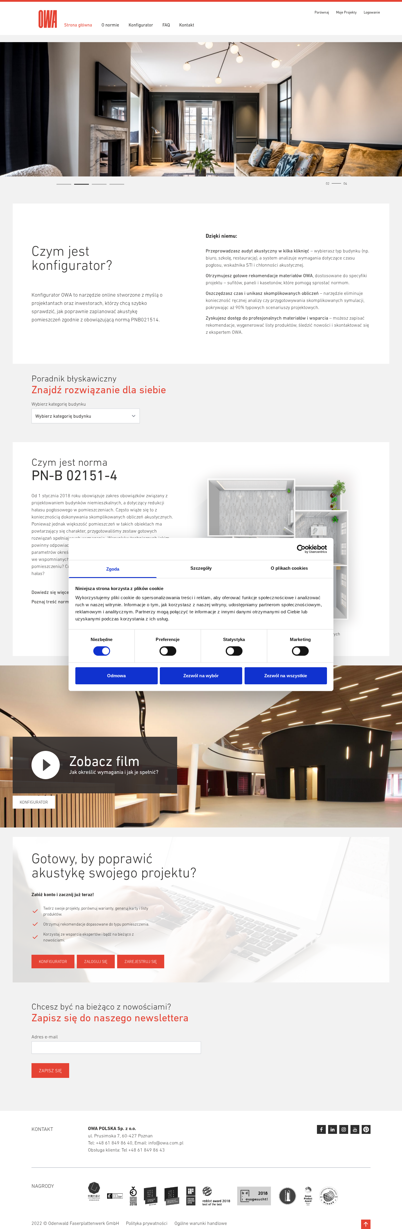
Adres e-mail (44, 1036)
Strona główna (78, 24)
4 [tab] (116, 185)
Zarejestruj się (140, 961)
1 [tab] (64, 185)
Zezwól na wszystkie (285, 675)
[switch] (168, 651)
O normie (110, 24)
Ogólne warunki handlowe (201, 1223)
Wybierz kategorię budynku (58, 404)
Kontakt (186, 24)
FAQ (166, 24)
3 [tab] (99, 185)
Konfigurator (141, 24)
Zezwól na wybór (201, 675)
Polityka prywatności (146, 1223)
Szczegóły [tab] (201, 568)
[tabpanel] (201, 109)
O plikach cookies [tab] (289, 568)
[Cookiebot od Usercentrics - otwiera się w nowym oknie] (301, 548)
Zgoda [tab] (112, 568)
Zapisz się (50, 1070)
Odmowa (116, 675)
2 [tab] (81, 185)
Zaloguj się (95, 961)
